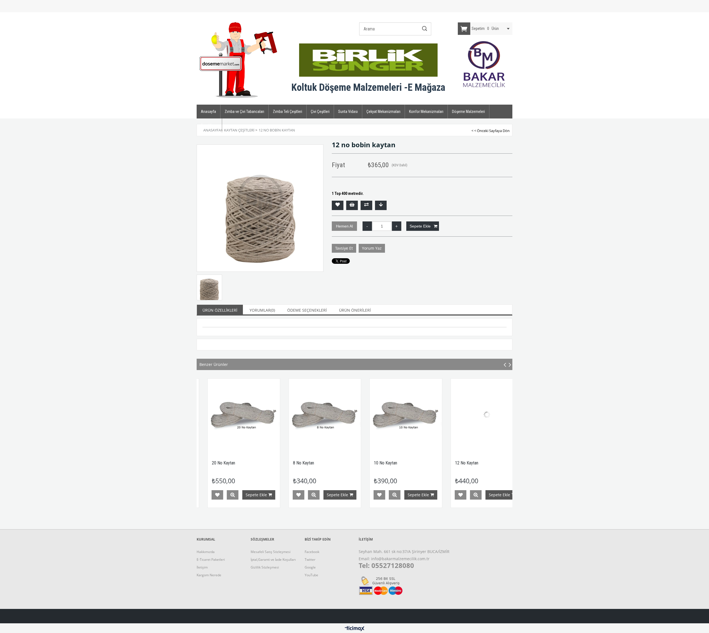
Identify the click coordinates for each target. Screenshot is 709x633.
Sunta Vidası (348, 111)
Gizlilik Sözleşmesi (265, 567)
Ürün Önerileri (355, 310)
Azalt (367, 226)
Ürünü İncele (270, 495)
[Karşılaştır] (366, 205)
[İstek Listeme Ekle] (352, 205)
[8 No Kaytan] (281, 415)
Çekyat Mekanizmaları (383, 111)
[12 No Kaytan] (443, 415)
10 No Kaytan (341, 463)
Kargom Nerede (209, 575)
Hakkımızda (206, 551)
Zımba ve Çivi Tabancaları (244, 111)
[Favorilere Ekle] (337, 205)
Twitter (310, 559)
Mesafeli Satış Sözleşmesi (271, 551)
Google (310, 567)
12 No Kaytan (422, 463)
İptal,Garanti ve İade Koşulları (273, 559)
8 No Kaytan (259, 463)
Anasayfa (208, 111)
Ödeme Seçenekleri (307, 310)
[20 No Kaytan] (200, 415)
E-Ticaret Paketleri (211, 559)
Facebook (312, 551)
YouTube (311, 575)
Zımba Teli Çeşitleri (287, 111)
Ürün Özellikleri (219, 310)
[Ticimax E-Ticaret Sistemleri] (354, 629)
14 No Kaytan (503, 463)
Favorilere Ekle (254, 495)
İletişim (202, 567)
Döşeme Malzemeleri (468, 111)
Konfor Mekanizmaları (426, 111)
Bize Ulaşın (209, 125)
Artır (396, 226)
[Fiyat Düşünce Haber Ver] (381, 205)
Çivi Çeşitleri (320, 111)
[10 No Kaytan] (362, 415)
